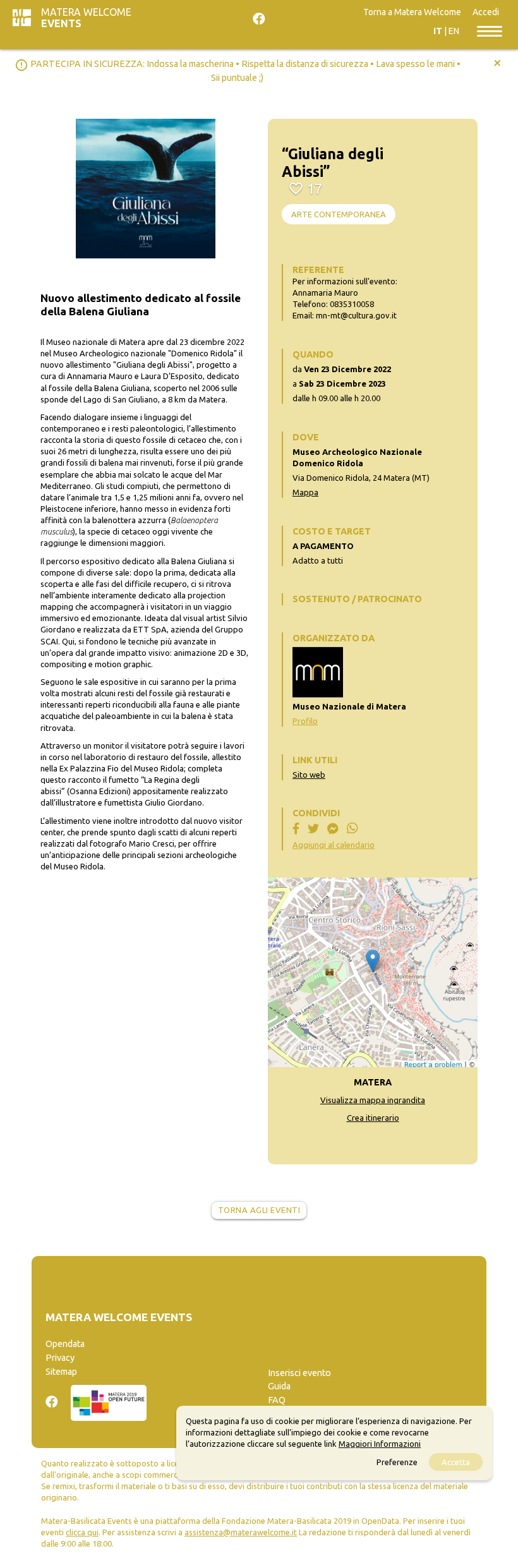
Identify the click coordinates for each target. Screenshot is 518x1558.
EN (454, 31)
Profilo (305, 720)
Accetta (456, 1462)
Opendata (65, 1344)
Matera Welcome (86, 17)
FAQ (277, 1400)
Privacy (60, 1358)
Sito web (308, 774)
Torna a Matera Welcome (412, 12)
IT (437, 31)
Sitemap (61, 1372)
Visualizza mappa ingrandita (372, 1100)
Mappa (305, 492)
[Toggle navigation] (490, 30)
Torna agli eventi (259, 1209)
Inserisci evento (299, 1373)
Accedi (486, 12)
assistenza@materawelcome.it (240, 1532)
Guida (279, 1386)
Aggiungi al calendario (333, 844)
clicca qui (82, 1532)
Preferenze (397, 1462)
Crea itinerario (373, 1117)
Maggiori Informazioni (380, 1443)
